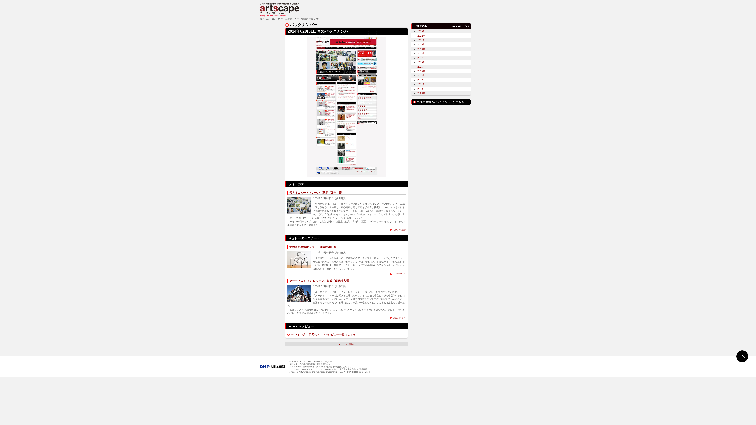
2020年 (421, 44)
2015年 (421, 67)
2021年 (421, 40)
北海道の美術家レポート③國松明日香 (312, 247)
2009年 (421, 93)
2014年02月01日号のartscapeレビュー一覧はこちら (323, 334)
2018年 (421, 53)
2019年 (421, 49)
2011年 (421, 84)
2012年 (421, 80)
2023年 (421, 31)
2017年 (421, 58)
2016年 (421, 62)
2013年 (421, 75)
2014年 (421, 71)
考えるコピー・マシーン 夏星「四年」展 (315, 192)
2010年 (421, 89)
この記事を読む (399, 230)
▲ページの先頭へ (346, 344)
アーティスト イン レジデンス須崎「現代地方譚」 (320, 280)
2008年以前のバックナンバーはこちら (440, 102)
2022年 (421, 35)
